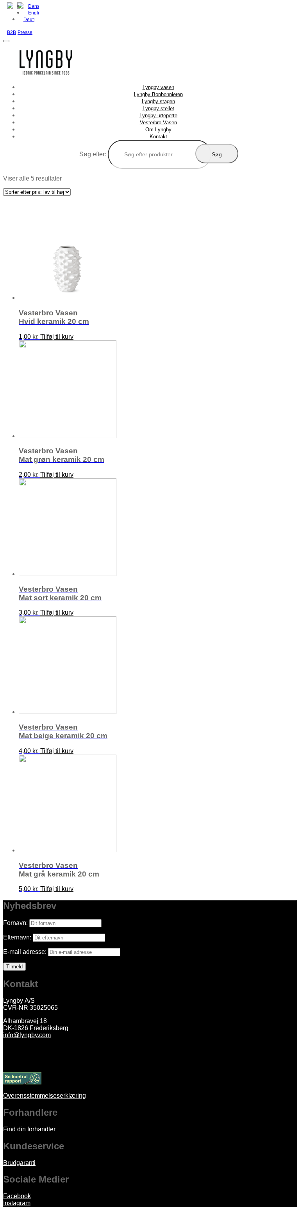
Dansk (33, 6)
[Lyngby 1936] (46, 80)
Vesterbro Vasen (158, 122)
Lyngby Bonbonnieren (158, 94)
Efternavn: (17, 937)
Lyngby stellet (158, 108)
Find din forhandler (29, 1129)
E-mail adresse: (24, 951)
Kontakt (158, 137)
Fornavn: (15, 923)
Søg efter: (92, 154)
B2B (11, 32)
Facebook (17, 1196)
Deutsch (28, 19)
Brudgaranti (19, 1162)
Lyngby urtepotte (158, 115)
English (33, 13)
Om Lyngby (158, 129)
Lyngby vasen (158, 87)
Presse (25, 32)
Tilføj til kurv (56, 336)
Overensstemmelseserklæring (44, 1095)
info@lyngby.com (27, 1035)
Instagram (16, 1203)
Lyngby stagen (158, 101)
